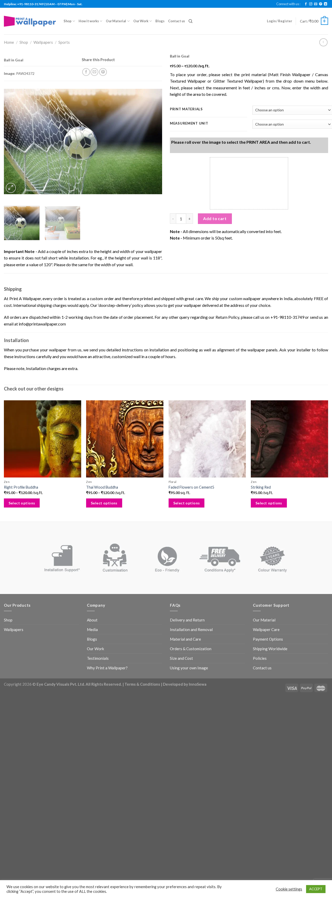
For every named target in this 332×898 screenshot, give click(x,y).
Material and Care (185, 639)
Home (9, 42)
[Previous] (13, 141)
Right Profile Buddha (21, 487)
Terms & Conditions (142, 684)
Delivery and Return (187, 620)
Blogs (159, 21)
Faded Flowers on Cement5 (191, 487)
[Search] (190, 21)
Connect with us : (288, 4)
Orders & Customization (190, 648)
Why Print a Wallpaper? (107, 667)
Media (92, 629)
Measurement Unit (189, 123)
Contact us (176, 21)
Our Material (116, 21)
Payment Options (268, 639)
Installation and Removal (191, 629)
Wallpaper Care (266, 629)
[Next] (152, 141)
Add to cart (214, 218)
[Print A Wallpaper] (30, 21)
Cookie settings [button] (289, 889)
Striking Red (261, 487)
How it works (89, 21)
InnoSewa (197, 684)
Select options (22, 503)
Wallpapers (43, 42)
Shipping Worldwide (270, 648)
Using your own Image (189, 667)
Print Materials (186, 109)
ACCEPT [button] (315, 889)
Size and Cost (181, 658)
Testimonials (98, 658)
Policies (260, 658)
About (92, 620)
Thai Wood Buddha (102, 487)
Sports (64, 42)
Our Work (140, 21)
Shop (68, 21)
